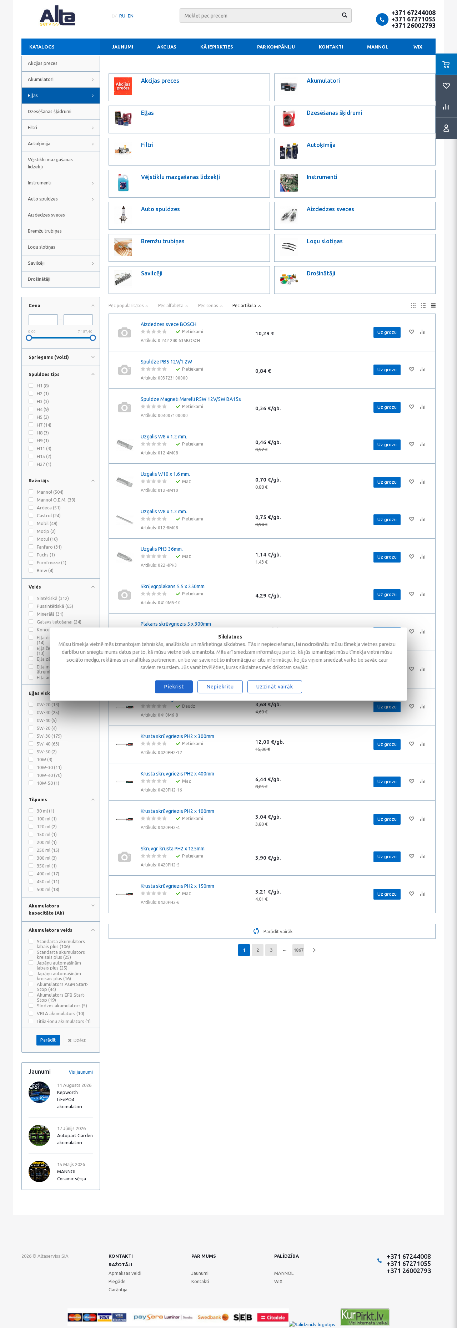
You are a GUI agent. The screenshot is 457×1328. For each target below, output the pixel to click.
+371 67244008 (413, 12)
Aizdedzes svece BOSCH (168, 324)
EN (131, 15)
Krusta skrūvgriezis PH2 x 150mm (177, 886)
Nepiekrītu (220, 687)
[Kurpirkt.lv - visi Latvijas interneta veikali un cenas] (365, 1324)
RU (122, 15)
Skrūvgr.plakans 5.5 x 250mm (173, 586)
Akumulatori (41, 79)
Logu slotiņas (41, 246)
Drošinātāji (39, 278)
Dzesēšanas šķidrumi (49, 111)
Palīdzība (286, 1255)
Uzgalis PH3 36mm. (162, 549)
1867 (298, 949)
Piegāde (117, 1281)
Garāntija (118, 1289)
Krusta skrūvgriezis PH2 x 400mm (177, 774)
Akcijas (166, 46)
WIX (417, 46)
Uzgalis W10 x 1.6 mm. (165, 474)
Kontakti (331, 46)
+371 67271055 (413, 19)
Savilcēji (36, 262)
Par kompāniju (276, 46)
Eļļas (33, 95)
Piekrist (174, 687)
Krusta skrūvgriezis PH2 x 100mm (177, 811)
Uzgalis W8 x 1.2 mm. (164, 436)
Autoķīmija (39, 143)
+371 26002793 (413, 25)
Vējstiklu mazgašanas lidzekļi (50, 163)
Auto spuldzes (43, 198)
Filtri (32, 127)
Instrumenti (39, 182)
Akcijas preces (42, 63)
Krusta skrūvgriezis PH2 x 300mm (177, 736)
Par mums (203, 1255)
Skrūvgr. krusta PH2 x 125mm (173, 848)
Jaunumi (122, 46)
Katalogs (42, 46)
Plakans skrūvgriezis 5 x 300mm (176, 624)
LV (114, 15)
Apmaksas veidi (125, 1273)
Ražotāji (120, 1264)
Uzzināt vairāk (274, 687)
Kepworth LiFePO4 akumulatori (69, 1099)
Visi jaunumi (81, 1072)
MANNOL (377, 46)
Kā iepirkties (216, 46)
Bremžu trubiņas (45, 230)
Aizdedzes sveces (46, 214)
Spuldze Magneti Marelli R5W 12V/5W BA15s (191, 399)
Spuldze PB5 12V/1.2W (166, 362)
